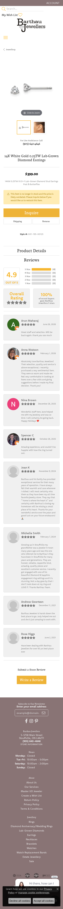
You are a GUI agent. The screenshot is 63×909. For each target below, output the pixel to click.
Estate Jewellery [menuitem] (32, 856)
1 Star (27, 283)
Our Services (31, 786)
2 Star (27, 279)
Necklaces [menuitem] (31, 839)
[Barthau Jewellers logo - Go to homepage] (31, 25)
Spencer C (27, 435)
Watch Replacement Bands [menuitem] (32, 852)
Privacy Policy (31, 804)
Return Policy (31, 800)
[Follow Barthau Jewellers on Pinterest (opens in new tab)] (36, 721)
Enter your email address (31, 706)
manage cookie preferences (33, 892)
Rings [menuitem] (31, 821)
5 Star (27, 269)
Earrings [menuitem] (31, 835)
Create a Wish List (31, 795)
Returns (46, 221)
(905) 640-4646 (31, 143)
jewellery (10, 49)
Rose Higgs (28, 634)
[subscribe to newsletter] (43, 713)
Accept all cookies (44, 900)
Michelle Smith (30, 533)
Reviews (31, 260)
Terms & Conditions (31, 808)
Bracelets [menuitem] (31, 843)
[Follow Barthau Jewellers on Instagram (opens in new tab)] (31, 721)
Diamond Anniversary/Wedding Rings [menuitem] (31, 826)
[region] (31, 89)
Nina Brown (28, 400)
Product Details (31, 250)
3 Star (27, 276)
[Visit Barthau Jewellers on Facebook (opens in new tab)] (26, 721)
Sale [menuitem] (31, 861)
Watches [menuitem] (31, 848)
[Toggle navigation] (5, 38)
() (53, 269)
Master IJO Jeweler (31, 791)
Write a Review (31, 680)
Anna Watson (29, 349)
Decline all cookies (19, 900)
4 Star (27, 272)
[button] (52, 3)
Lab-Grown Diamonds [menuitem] (31, 830)
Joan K (25, 467)
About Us (31, 782)
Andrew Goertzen (32, 601)
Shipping (17, 221)
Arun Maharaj (29, 320)
